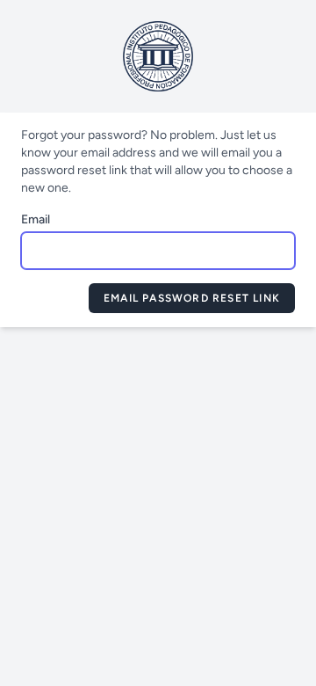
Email (35, 219)
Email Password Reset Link (192, 298)
